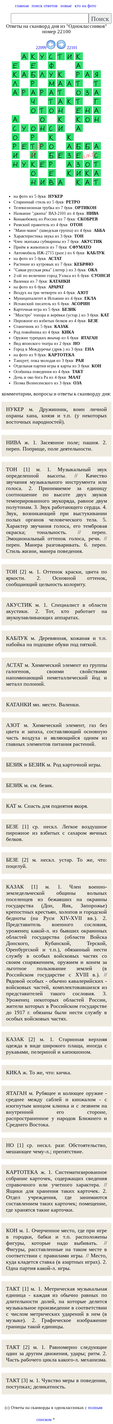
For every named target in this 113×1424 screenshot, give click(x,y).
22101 (71, 47)
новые (66, 6)
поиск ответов (45, 6)
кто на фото (85, 6)
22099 (41, 47)
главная (22, 6)
